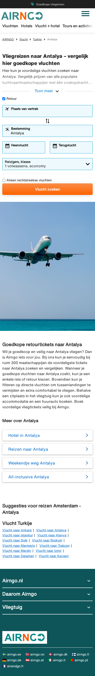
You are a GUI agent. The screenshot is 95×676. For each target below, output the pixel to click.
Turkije (37, 39)
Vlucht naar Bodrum (47, 540)
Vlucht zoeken (47, 189)
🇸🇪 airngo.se (11, 654)
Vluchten (10, 26)
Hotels (26, 26)
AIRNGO (8, 39)
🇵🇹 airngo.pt (79, 660)
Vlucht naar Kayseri (54, 556)
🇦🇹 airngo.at (35, 660)
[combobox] (50, 113)
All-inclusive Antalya (28, 477)
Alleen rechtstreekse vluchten (29, 180)
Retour (11, 98)
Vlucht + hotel (47, 26)
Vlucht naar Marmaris (18, 545)
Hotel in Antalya (24, 435)
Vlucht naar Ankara (17, 530)
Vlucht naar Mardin (16, 550)
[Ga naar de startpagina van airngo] (22, 15)
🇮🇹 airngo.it (56, 660)
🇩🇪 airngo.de (11, 660)
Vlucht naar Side (14, 540)
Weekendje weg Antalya (31, 463)
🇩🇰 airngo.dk (58, 654)
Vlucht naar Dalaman (18, 556)
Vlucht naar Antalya (51, 530)
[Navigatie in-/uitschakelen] (85, 13)
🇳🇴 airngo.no (34, 654)
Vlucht (23, 39)
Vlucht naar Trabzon (54, 545)
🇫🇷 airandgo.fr (13, 666)
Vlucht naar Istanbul (17, 535)
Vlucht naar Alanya (51, 535)
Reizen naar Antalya (28, 449)
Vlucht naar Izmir (49, 550)
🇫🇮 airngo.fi (80, 654)
